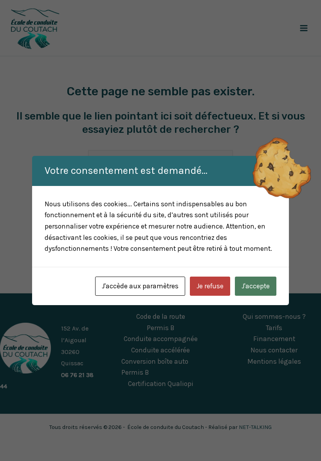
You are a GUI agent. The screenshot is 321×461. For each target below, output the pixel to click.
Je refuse (210, 286)
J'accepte (256, 286)
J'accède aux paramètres (140, 286)
